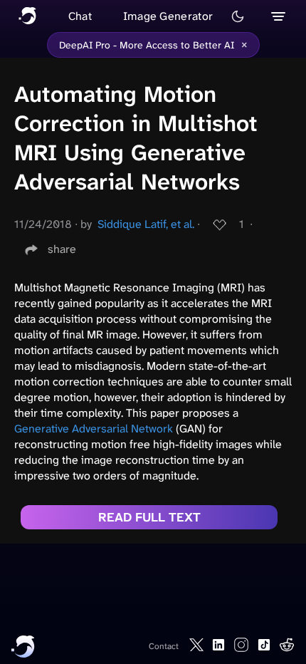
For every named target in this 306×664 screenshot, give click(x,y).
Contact (164, 646)
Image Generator (168, 16)
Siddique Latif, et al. (145, 224)
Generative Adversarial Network (93, 428)
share (62, 249)
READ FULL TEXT (149, 517)
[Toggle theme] (237, 16)
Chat (80, 16)
